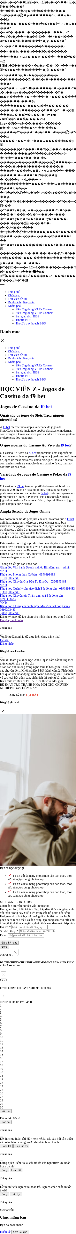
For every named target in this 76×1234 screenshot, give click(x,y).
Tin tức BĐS (23, 320)
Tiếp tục (15, 1194)
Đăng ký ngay (9, 942)
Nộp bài (6, 1111)
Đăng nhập (7, 643)
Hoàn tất (6, 1146)
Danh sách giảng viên (21, 302)
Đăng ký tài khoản (11, 620)
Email (3, 935)
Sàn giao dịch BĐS (27, 316)
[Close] (1, 634)
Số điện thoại (9, 931)
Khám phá (14, 305)
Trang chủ (14, 291)
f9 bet (46, 406)
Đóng (4, 946)
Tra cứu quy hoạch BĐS (31, 323)
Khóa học (14, 295)
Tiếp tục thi (21, 1146)
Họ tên (5, 927)
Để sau (4, 640)
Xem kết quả (20, 1231)
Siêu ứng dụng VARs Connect (34, 309)
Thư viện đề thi (17, 298)
